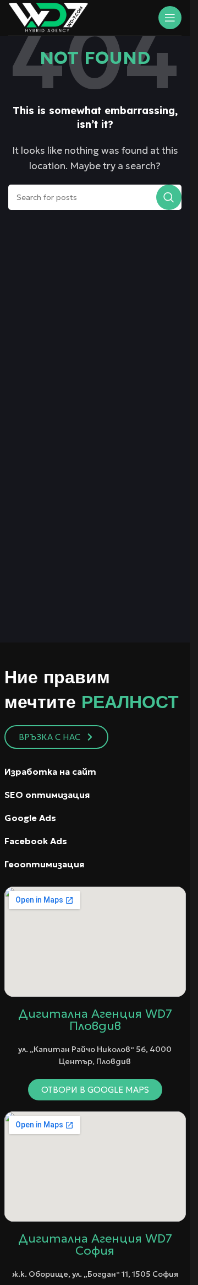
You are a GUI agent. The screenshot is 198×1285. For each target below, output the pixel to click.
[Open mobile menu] (170, 18)
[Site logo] (48, 16)
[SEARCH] (169, 197)
